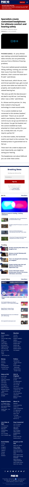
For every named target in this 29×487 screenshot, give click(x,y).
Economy (3, 362)
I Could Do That (17, 389)
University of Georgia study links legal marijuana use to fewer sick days (17, 238)
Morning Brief (4, 345)
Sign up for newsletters (16, 428)
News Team (16, 413)
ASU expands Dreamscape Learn (8, 321)
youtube (13, 471)
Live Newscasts (4, 426)
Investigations (4, 386)
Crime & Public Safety (6, 338)
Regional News (6, 401)
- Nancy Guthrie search (4, 391)
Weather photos (17, 438)
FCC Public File (16, 412)
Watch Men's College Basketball (18, 457)
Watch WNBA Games (18, 462)
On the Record (16, 391)
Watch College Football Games (17, 447)
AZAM (2, 336)
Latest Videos (5, 279)
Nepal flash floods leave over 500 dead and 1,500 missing (9, 315)
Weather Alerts (16, 343)
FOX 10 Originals (16, 375)
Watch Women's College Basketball (17, 460)
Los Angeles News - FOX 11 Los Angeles (5, 404)
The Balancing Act (17, 381)
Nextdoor (3, 455)
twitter (8, 471)
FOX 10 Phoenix (4, 29)
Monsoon (15, 336)
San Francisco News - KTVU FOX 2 (6, 407)
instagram (10, 471)
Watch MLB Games (17, 450)
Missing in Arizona (5, 389)
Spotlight (3, 395)
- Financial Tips (4, 369)
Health (2, 340)
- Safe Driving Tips (5, 355)
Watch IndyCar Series (18, 454)
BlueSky (3, 454)
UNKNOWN (16, 395)
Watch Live (22, 2)
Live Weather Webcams (4, 428)
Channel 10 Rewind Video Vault (5, 380)
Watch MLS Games (17, 464)
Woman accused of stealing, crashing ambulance (12, 214)
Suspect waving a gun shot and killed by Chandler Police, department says (17, 266)
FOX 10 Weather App (6, 435)
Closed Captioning (17, 405)
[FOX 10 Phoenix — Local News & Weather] (5, 2)
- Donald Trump (17, 370)
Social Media (5, 442)
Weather (16, 333)
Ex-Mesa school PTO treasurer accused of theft (18, 225)
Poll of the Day (4, 348)
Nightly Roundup (5, 347)
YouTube (3, 443)
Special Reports (4, 394)
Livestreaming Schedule (4, 431)
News (3, 333)
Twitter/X (3, 450)
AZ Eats (15, 379)
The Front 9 (16, 386)
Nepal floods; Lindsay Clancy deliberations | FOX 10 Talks (7, 309)
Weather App (16, 345)
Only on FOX (5, 374)
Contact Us (15, 406)
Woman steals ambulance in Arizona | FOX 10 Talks (14, 297)
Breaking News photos (16, 434)
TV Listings (15, 415)
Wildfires (15, 340)
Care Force (3, 378)
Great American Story (18, 388)
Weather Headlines (17, 338)
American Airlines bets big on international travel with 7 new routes (17, 231)
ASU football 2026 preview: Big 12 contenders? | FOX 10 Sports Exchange (9, 302)
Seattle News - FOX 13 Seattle (5, 410)
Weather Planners (17, 342)
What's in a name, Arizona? (17, 397)
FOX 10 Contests (17, 424)
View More (24, 195)
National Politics (17, 369)
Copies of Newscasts (18, 408)
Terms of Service (15, 189)
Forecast (15, 335)
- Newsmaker (16, 367)
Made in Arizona (5, 387)
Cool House (3, 382)
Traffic (2, 353)
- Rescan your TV (17, 417)
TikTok (2, 445)
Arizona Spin (4, 376)
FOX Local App (4, 433)
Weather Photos (17, 347)
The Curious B (16, 383)
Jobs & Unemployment (4, 365)
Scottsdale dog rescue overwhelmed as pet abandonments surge (18, 219)
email (21, 471)
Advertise (15, 403)
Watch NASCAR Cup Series (17, 452)
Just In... (3, 195)
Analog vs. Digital (17, 378)
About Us (16, 401)
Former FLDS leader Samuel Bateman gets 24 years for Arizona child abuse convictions (18, 272)
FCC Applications (17, 410)
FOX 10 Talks (16, 384)
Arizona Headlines (5, 335)
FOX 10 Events (16, 426)
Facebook (3, 448)
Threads (3, 452)
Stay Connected (18, 422)
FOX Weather (16, 350)
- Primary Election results (17, 363)
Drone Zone (4, 384)
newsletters (24, 471)
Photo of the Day (17, 436)
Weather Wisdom (17, 348)
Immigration (4, 342)
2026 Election (16, 361)
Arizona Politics (16, 365)
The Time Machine (17, 393)
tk (16, 471)
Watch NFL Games (17, 445)
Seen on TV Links (5, 350)
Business (3, 361)
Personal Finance (5, 367)
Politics (15, 359)
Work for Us (16, 418)
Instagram (3, 447)
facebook (5, 471)
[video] (14, 288)
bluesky (18, 471)
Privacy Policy (16, 188)
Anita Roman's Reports (12, 29)
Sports (2, 352)
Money (3, 359)
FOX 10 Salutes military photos (16, 431)
